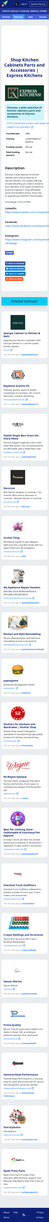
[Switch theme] (16, 4)
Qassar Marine (13, 981)
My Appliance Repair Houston (22, 587)
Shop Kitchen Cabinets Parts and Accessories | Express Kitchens (24, 67)
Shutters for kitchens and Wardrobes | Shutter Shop (20, 725)
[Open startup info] (17, 321)
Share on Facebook (16, 263)
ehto (24, 556)
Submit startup (38, 4)
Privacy (40, 1212)
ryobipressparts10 (30, 1192)
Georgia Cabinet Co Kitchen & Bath (22, 334)
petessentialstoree (30, 854)
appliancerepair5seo (30, 603)
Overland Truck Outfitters (20, 885)
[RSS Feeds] (24, 1215)
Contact (39, 1217)
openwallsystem (29, 457)
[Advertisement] (24, 43)
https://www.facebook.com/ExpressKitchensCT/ (24, 226)
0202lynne (26, 693)
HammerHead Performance (21, 1074)
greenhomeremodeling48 (33, 649)
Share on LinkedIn (16, 273)
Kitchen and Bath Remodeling (22, 634)
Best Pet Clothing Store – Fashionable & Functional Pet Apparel (22, 832)
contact (25, 798)
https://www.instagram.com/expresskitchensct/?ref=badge (24, 241)
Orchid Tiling (12, 537)
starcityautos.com (30, 1139)
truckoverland (28, 903)
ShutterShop (27, 745)
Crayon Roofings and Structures (23, 935)
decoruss (26, 506)
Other (9, 252)
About (6, 1212)
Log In (24, 4)
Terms (6, 1217)
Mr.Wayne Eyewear (15, 776)
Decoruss (9, 488)
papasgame (11, 680)
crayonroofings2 (29, 950)
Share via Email (15, 279)
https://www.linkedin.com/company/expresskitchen (24, 212)
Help (15, 1212)
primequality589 (29, 1043)
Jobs (30, 16)
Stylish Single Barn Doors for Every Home (21, 437)
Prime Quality (12, 1025)
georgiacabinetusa (30, 354)
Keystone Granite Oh (16, 386)
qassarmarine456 (29, 993)
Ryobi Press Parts (14, 1170)
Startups (18, 16)
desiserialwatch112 (30, 404)
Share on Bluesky (16, 268)
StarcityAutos (12, 1127)
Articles (6, 16)
